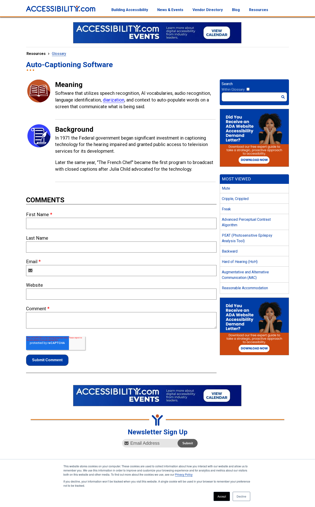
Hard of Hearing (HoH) (240, 261)
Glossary (59, 53)
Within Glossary (233, 89)
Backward (230, 251)
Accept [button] (221, 496)
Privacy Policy (184, 474)
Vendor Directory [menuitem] (208, 10)
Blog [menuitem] (236, 10)
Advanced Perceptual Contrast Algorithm (246, 222)
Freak (226, 209)
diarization (113, 100)
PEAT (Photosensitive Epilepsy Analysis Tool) (247, 238)
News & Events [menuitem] (170, 10)
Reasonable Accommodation (245, 288)
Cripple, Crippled (235, 199)
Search (227, 84)
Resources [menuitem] (258, 10)
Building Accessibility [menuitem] (129, 10)
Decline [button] (241, 496)
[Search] (283, 97)
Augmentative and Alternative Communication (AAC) (245, 275)
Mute (226, 188)
